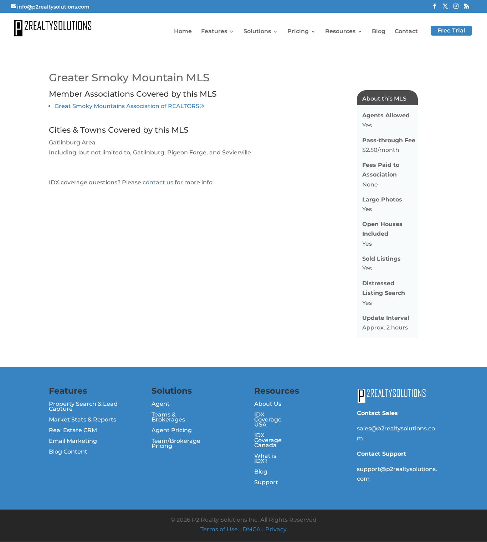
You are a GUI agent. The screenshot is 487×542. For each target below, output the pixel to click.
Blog (378, 32)
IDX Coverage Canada (268, 441)
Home (183, 32)
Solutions (257, 32)
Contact (406, 32)
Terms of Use (219, 529)
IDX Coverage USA (268, 420)
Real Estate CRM (73, 431)
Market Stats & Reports (82, 420)
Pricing (298, 32)
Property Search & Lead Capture (83, 407)
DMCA (251, 529)
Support (266, 483)
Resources (340, 32)
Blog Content (68, 452)
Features (214, 32)
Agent (161, 404)
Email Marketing (73, 441)
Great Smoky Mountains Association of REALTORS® (129, 106)
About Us (267, 404)
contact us (158, 182)
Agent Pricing (172, 431)
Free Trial (451, 30)
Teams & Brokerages (168, 417)
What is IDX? (265, 459)
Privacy (276, 529)
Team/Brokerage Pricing (176, 444)
